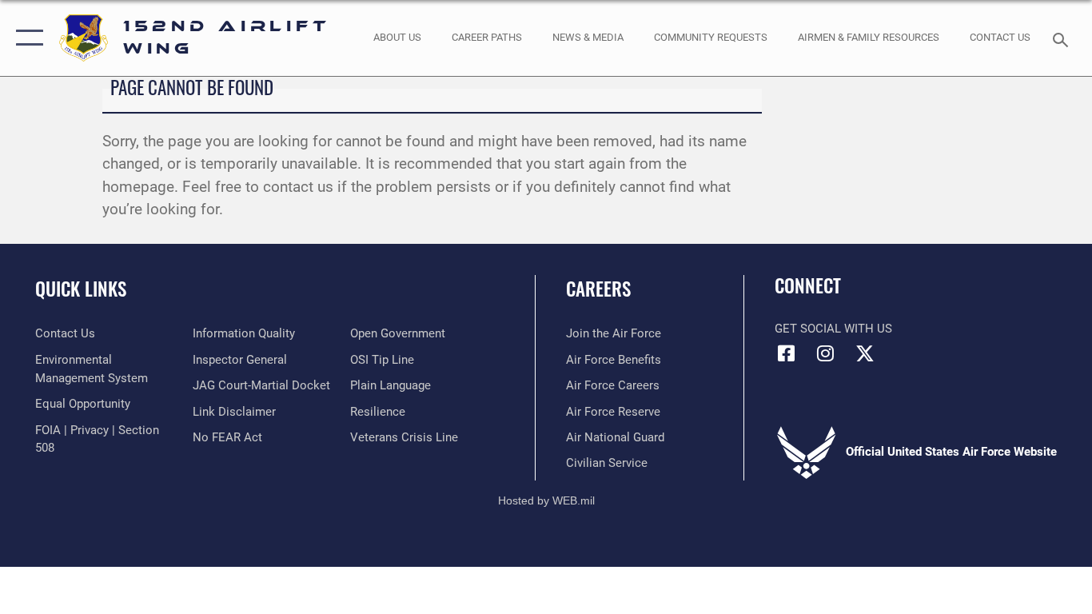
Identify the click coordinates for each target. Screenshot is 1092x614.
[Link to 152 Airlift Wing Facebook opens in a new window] (787, 353)
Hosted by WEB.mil (546, 500)
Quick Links (80, 288)
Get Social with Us (833, 328)
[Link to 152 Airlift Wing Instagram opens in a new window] (826, 353)
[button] (26, 38)
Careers (598, 288)
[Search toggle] (1063, 38)
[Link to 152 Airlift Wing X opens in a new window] (865, 353)
